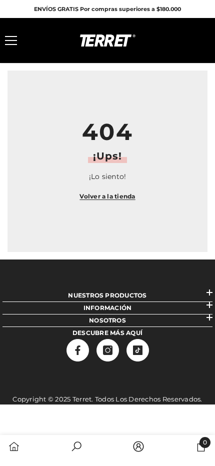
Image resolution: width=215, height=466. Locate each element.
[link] (76, 447)
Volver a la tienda (107, 196)
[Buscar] (40, 40)
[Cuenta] (175, 40)
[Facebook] (77, 350)
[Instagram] (107, 350)
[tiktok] (137, 350)
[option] (107, 9)
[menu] (11, 40)
